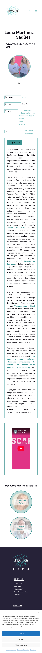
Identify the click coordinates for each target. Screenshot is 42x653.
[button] (39, 613)
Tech (21, 122)
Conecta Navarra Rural (24, 306)
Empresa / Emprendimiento (28, 112)
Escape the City (16, 228)
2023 (24, 97)
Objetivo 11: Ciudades (29, 132)
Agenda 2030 (19, 583)
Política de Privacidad (23, 650)
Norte (21, 119)
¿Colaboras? (18, 589)
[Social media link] (14, 569)
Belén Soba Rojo (21, 502)
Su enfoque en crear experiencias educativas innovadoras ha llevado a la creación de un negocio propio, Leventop (21, 362)
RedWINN (17, 586)
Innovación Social (26, 116)
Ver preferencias (21, 645)
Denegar (21, 639)
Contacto (17, 595)
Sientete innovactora (21, 592)
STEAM (22, 124)
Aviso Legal (33, 650)
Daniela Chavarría (21, 528)
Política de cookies (11, 650)
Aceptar (21, 634)
